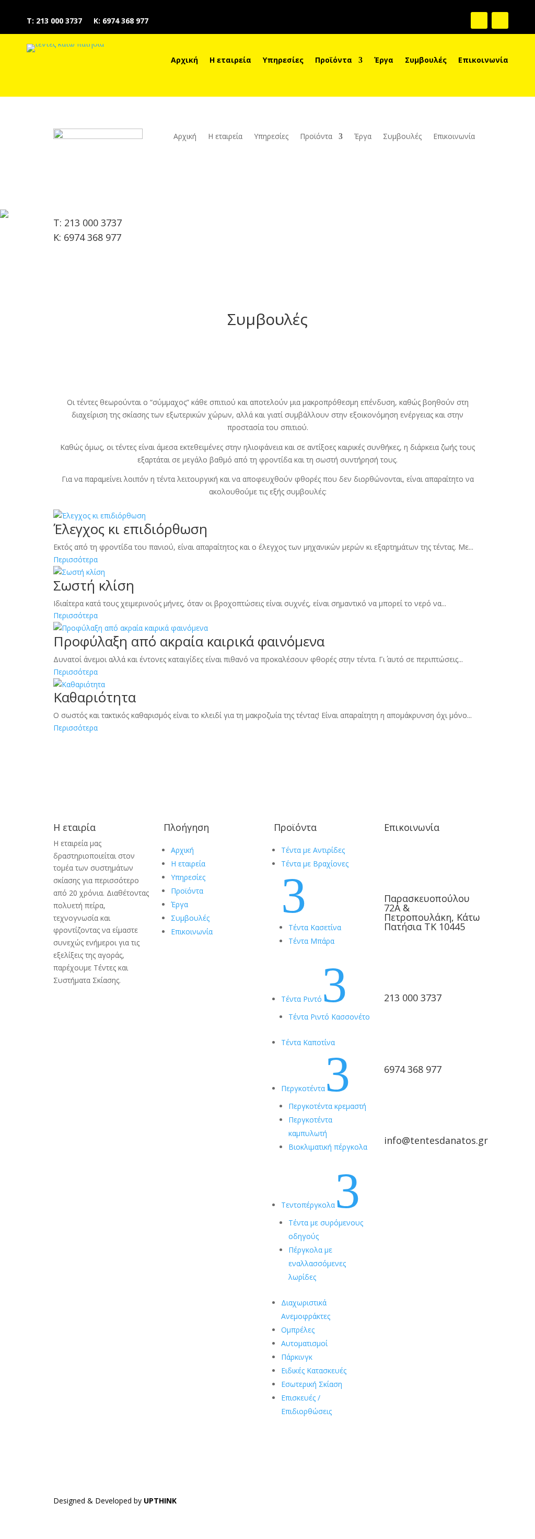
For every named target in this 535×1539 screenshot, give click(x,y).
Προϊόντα (333, 60)
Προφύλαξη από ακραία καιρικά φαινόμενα (188, 641)
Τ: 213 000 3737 (54, 21)
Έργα (383, 60)
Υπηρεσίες (283, 60)
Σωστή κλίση (93, 585)
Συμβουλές (426, 60)
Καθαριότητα (94, 697)
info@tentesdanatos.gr (436, 1140)
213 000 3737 (412, 997)
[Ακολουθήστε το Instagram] (500, 20)
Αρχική (184, 60)
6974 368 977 (412, 1069)
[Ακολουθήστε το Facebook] (479, 20)
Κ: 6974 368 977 (121, 21)
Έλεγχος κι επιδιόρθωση (130, 528)
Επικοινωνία (483, 60)
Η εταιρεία (230, 60)
